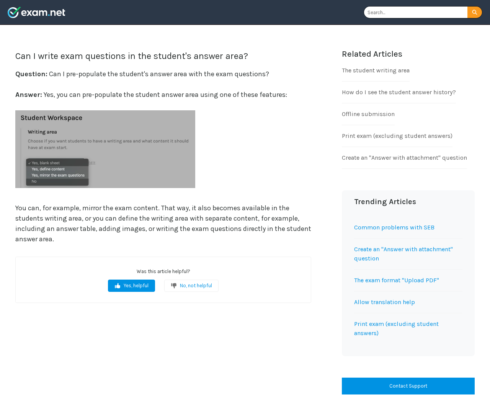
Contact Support (408, 386)
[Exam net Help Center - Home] (36, 12)
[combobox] (415, 12)
